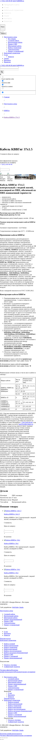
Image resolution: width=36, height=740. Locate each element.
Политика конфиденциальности (9, 671)
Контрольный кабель (15, 42)
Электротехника (13, 49)
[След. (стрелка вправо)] (3, 739)
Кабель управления (14, 48)
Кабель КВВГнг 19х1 (11, 543)
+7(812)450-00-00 (27, 422)
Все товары (12, 39)
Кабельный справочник (13, 10)
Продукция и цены (11, 5)
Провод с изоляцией (11, 656)
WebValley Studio (18, 607)
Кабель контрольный (11, 645)
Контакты (8, 18)
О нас (6, 7)
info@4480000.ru (18, 1)
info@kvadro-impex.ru (26, 424)
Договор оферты (5, 670)
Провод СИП (12, 44)
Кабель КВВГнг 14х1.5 (12, 514)
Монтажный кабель (14, 46)
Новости (7, 13)
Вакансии (8, 21)
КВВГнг (7, 110)
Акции (6, 16)
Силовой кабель (13, 40)
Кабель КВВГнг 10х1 (11, 573)
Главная (6, 97)
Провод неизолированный (13, 619)
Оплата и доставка (10, 665)
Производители (5, 638)
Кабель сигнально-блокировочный (16, 653)
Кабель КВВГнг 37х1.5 (12, 117)
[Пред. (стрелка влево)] (1, 739)
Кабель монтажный (10, 649)
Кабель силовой (9, 644)
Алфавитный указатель (12, 666)
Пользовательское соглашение (25, 672)
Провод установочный (16, 51)
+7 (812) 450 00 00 (6, 1)
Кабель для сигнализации (13, 651)
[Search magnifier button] (2, 72)
